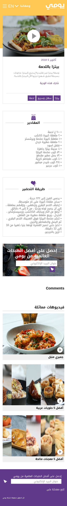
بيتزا (57, 98)
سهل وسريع (44, 98)
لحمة (31, 98)
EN (11, 6)
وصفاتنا (25, 6)
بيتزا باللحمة (48, 66)
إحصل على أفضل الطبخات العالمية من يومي (37, 476)
